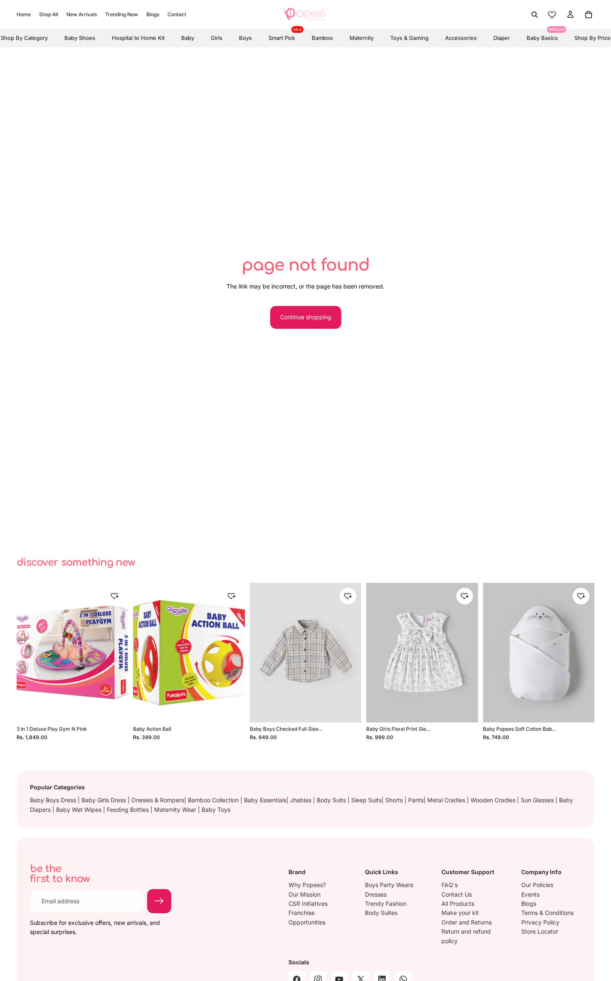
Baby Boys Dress (54, 800)
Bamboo (322, 38)
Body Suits (332, 800)
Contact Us (456, 894)
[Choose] (349, 709)
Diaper (501, 38)
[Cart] (588, 14)
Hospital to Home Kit (138, 38)
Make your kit (460, 913)
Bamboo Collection (214, 800)
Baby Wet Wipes (79, 809)
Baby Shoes (79, 38)
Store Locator (539, 931)
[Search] (534, 14)
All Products (457, 903)
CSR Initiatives (308, 903)
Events (530, 894)
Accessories (461, 38)
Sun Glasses (538, 800)
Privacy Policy (540, 922)
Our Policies (537, 884)
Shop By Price (592, 38)
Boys (245, 38)
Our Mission (304, 894)
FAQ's (449, 884)
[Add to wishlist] (114, 596)
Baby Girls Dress (104, 800)
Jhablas (301, 800)
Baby (187, 38)
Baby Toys (216, 809)
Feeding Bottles (128, 809)
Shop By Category (24, 38)
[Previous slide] (29, 652)
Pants (416, 800)
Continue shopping (305, 316)
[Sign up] (159, 901)
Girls (216, 38)
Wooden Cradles (494, 800)
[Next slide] (115, 652)
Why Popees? (307, 884)
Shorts (394, 800)
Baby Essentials (265, 800)
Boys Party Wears (389, 884)
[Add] (116, 709)
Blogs (528, 903)
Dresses (376, 894)
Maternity (362, 38)
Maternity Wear (176, 809)
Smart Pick (282, 35)
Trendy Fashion (386, 903)
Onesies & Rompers (157, 800)
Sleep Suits (366, 800)
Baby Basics (542, 35)
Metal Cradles (447, 800)
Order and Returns (466, 922)
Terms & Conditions (547, 913)
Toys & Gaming (409, 38)
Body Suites (381, 913)
